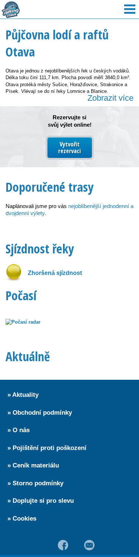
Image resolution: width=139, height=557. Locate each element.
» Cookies (21, 518)
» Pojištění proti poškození (46, 447)
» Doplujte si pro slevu (40, 500)
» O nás (18, 430)
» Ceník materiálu (33, 465)
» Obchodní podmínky (39, 412)
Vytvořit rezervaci (69, 147)
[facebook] (63, 545)
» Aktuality (23, 394)
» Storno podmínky (35, 483)
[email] (89, 545)
